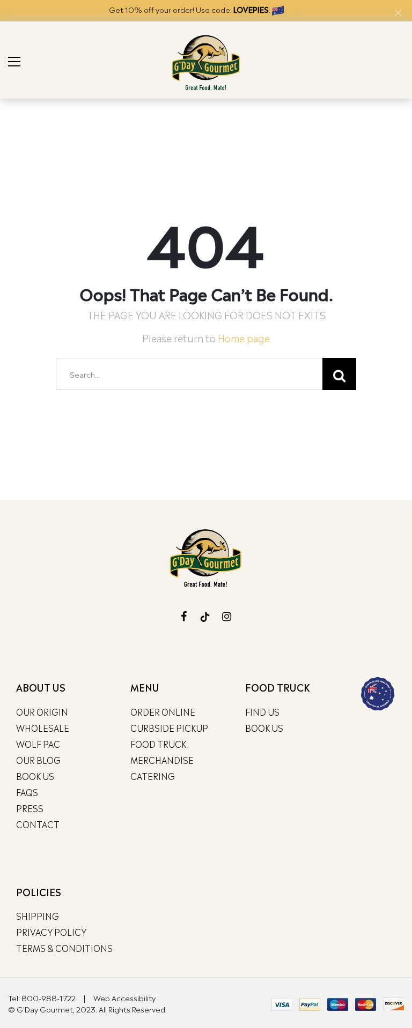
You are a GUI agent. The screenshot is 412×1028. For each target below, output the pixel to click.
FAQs (27, 791)
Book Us (35, 775)
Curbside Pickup (169, 727)
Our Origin (42, 711)
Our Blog (38, 759)
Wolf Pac (38, 743)
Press (29, 807)
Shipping (37, 915)
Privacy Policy (51, 931)
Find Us (262, 711)
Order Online (162, 711)
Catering (152, 775)
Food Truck (158, 743)
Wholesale (42, 727)
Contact (38, 823)
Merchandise (162, 759)
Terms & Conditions (64, 947)
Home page (244, 337)
